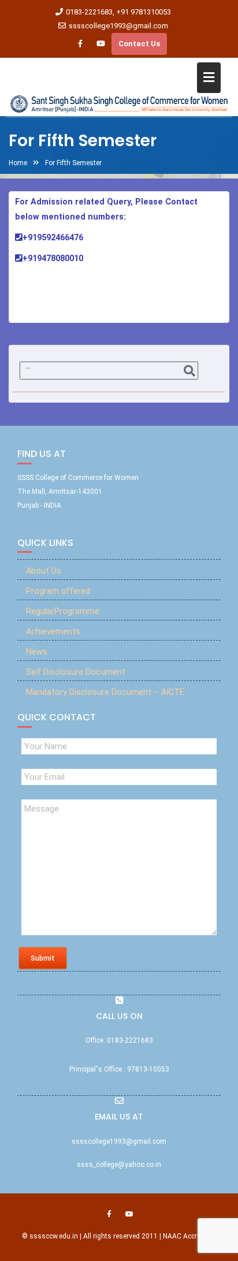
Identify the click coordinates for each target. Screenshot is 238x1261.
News (36, 652)
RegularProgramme (62, 611)
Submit (43, 958)
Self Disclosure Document (75, 672)
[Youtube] (100, 44)
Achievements (53, 632)
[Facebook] (80, 44)
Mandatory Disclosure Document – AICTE (105, 692)
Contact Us (139, 43)
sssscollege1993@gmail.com (118, 25)
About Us (43, 571)
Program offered (58, 591)
